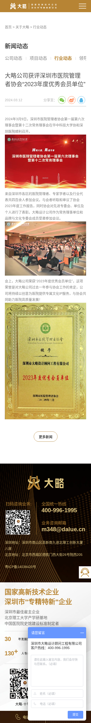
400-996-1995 (59, 510)
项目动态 (38, 58)
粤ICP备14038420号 (20, 567)
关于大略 (22, 27)
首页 (8, 27)
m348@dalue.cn (63, 529)
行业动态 (40, 27)
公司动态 (13, 58)
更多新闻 (45, 437)
